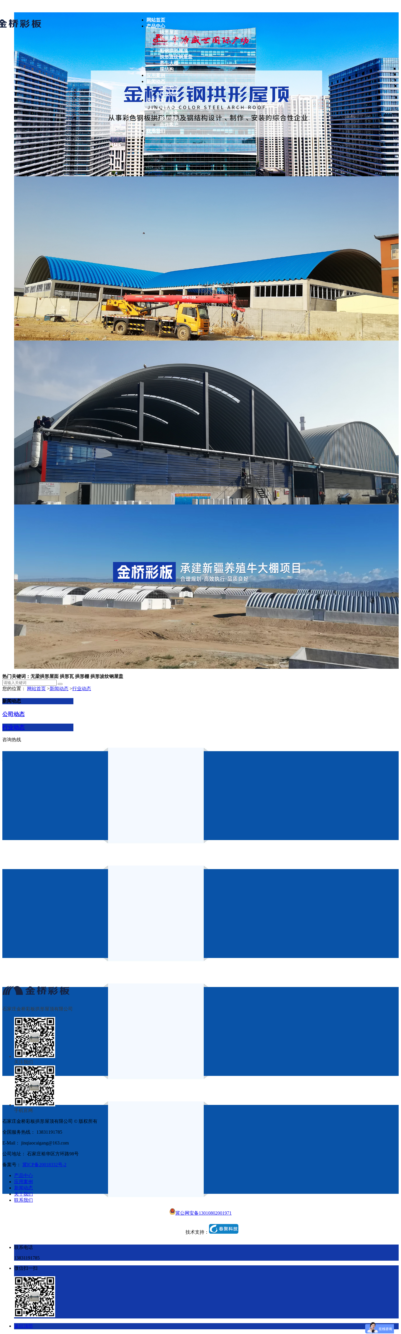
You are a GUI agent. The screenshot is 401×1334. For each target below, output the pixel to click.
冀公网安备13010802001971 (203, 1213)
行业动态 (81, 688)
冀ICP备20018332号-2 (44, 1164)
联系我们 (23, 1200)
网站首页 (36, 688)
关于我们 (23, 1193)
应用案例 (23, 1181)
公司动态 (13, 714)
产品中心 (23, 1175)
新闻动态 (59, 688)
